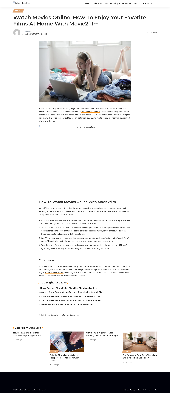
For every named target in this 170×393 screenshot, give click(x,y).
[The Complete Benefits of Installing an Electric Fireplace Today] (140, 342)
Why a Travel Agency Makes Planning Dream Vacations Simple (70, 296)
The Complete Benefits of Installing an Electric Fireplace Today (70, 300)
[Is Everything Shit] (21, 3)
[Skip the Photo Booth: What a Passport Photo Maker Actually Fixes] (67, 342)
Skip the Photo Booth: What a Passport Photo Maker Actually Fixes (72, 292)
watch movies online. (70, 315)
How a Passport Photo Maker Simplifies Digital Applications (68, 288)
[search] (155, 3)
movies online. (54, 315)
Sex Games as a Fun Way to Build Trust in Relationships (66, 304)
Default (18, 11)
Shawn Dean (26, 31)
